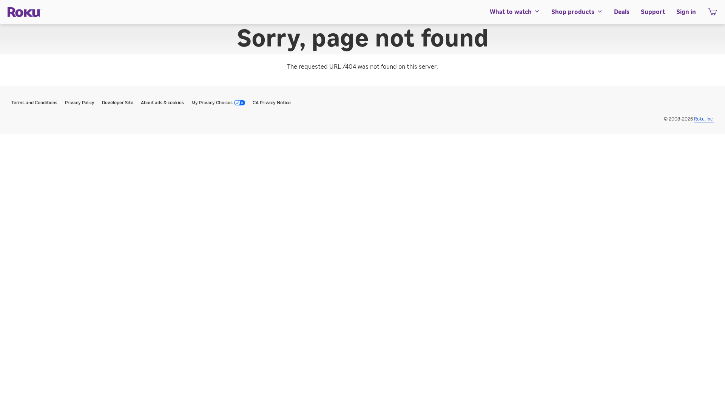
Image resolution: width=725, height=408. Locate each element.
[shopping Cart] (712, 14)
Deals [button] (621, 12)
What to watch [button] (511, 12)
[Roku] (25, 12)
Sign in (686, 12)
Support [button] (653, 12)
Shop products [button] (572, 12)
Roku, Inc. (704, 119)
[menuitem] (515, 12)
